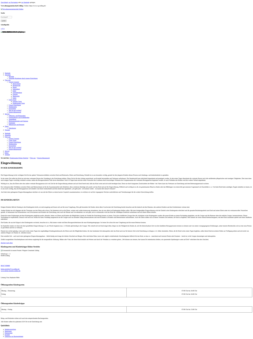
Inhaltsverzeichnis (10, 329)
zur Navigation (13, 2)
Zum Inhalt (4, 2)
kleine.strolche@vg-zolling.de (10, 269)
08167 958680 (5, 265)
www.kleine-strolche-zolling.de (10, 271)
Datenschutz (8, 333)
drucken (3, 243)
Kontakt (7, 335)
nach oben (9, 243)
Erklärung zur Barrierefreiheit (14, 336)
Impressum (8, 331)
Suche (3, 13)
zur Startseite (25, 2)
